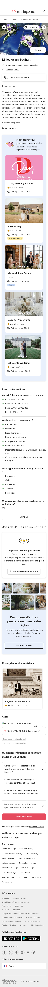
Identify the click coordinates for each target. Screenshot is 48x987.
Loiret (4, 19)
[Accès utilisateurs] (44, 12)
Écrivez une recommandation (24, 571)
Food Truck (22, 877)
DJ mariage (7, 882)
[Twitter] (10, 952)
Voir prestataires (24, 645)
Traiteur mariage (9, 849)
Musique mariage (25, 858)
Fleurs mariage (27, 868)
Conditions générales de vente (15, 902)
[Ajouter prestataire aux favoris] (44, 27)
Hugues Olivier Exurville (18, 701)
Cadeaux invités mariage (12, 853)
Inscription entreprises (11, 921)
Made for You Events (18, 319)
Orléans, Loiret (12, 69)
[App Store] (11, 940)
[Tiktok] (33, 952)
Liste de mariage (9, 872)
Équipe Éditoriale (9, 925)
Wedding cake (8, 877)
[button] (24, 555)
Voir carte (38, 726)
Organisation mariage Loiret (14, 739)
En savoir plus (9, 128)
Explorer (38, 50)
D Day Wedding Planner (20, 183)
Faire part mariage (27, 849)
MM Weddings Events (19, 273)
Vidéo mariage (8, 858)
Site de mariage (37, 925)
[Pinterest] (16, 952)
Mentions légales (20, 898)
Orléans (14, 19)
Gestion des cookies (11, 910)
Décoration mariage (27, 863)
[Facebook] (4, 952)
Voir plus (24, 517)
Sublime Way (14, 226)
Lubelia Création (36, 826)
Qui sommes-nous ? (33, 921)
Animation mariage (10, 868)
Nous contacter (24, 816)
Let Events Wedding (18, 362)
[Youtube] (28, 952)
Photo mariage (33, 853)
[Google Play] (31, 940)
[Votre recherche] (4, 27)
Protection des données (12, 906)
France (11, 966)
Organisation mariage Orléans (15, 743)
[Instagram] (22, 952)
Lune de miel (25, 872)
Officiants (35, 877)
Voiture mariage (8, 863)
